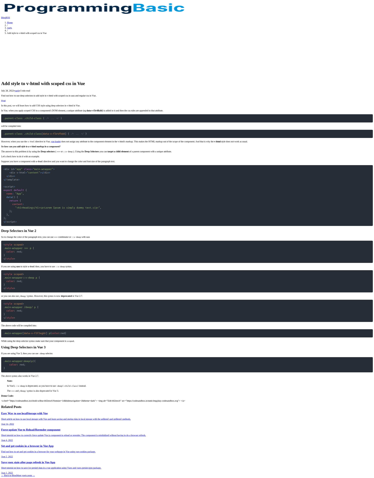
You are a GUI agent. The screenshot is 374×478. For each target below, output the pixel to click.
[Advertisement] (187, 57)
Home (10, 22)
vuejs (9, 28)
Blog (3, 17)
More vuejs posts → (25, 475)
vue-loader (56, 141)
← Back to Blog (8, 475)
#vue (3, 100)
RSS (8, 17)
